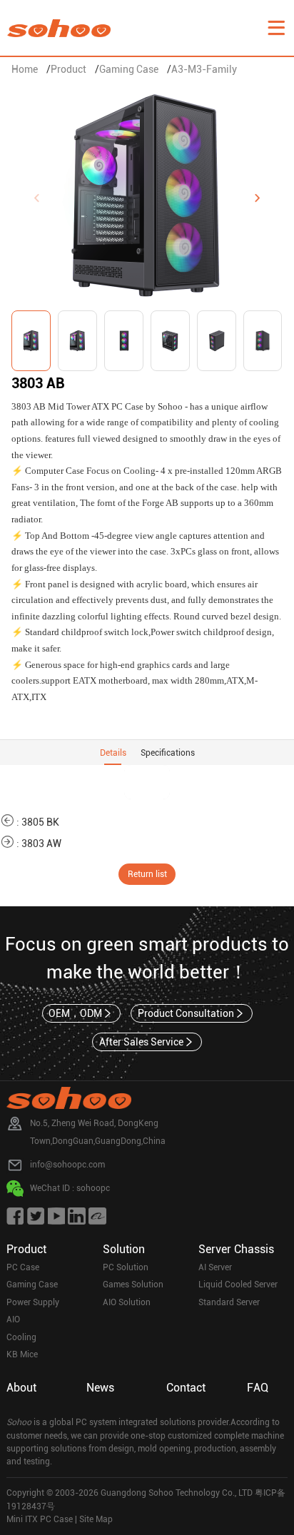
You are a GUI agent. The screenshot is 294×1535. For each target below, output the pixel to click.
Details (113, 753)
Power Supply (32, 1302)
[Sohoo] (276, 28)
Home (24, 69)
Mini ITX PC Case (39, 1519)
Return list (147, 874)
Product (68, 69)
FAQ (257, 1387)
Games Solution (133, 1285)
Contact (186, 1387)
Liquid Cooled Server (238, 1285)
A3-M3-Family (204, 69)
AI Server (215, 1267)
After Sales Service (141, 1042)
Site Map (96, 1519)
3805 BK (40, 822)
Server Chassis (236, 1249)
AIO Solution (127, 1302)
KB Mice (22, 1354)
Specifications (168, 753)
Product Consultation (186, 1013)
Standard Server (229, 1302)
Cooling (21, 1337)
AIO (13, 1319)
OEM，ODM (75, 1013)
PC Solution (125, 1267)
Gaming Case (128, 69)
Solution (124, 1249)
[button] (257, 198)
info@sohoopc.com (67, 1165)
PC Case (22, 1267)
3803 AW (41, 843)
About (21, 1387)
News (100, 1387)
